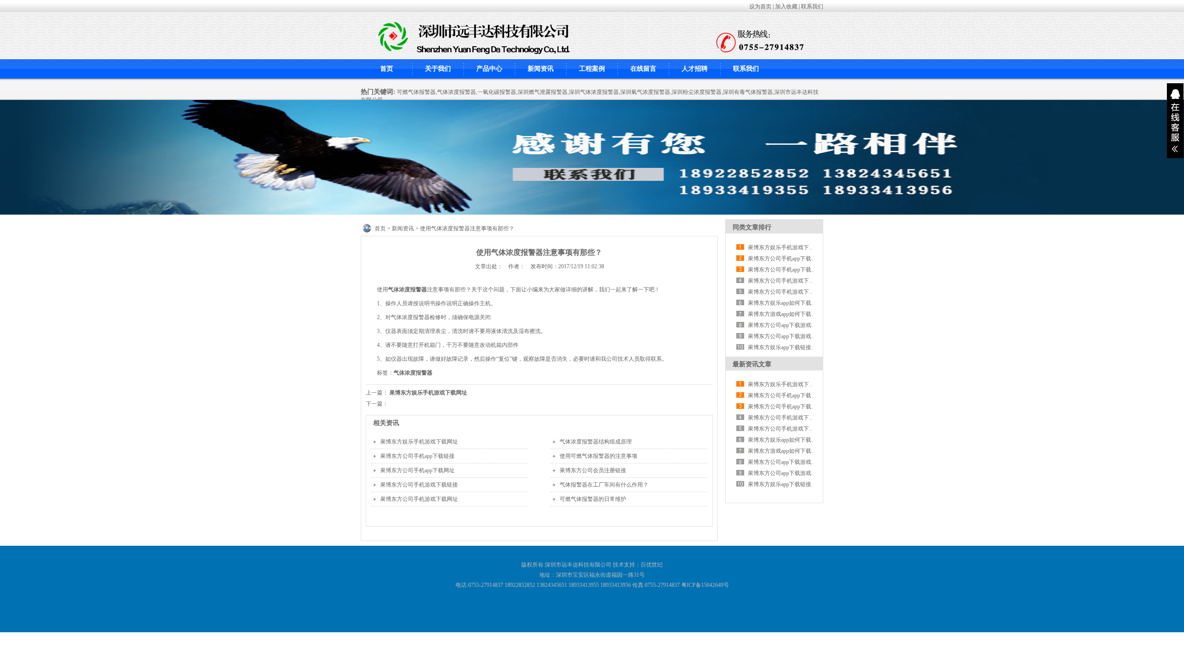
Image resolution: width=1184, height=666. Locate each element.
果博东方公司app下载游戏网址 (785, 325)
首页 (386, 68)
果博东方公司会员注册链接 (593, 470)
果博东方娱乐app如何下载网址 (785, 303)
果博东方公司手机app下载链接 (417, 456)
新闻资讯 (541, 68)
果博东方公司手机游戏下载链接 (419, 484)
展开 (1175, 120)
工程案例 (592, 68)
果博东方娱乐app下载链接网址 (785, 347)
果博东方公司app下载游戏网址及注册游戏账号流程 (810, 336)
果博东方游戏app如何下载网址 (785, 314)
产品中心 (489, 68)
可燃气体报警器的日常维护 (593, 499)
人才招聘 (695, 68)
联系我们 (812, 6)
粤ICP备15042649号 (705, 585)
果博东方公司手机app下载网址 (417, 470)
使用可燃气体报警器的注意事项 (598, 456)
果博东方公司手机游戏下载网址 (419, 499)
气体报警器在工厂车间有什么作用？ (604, 484)
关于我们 (438, 68)
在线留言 (643, 68)
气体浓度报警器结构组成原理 (596, 441)
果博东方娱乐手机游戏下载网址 (428, 392)
